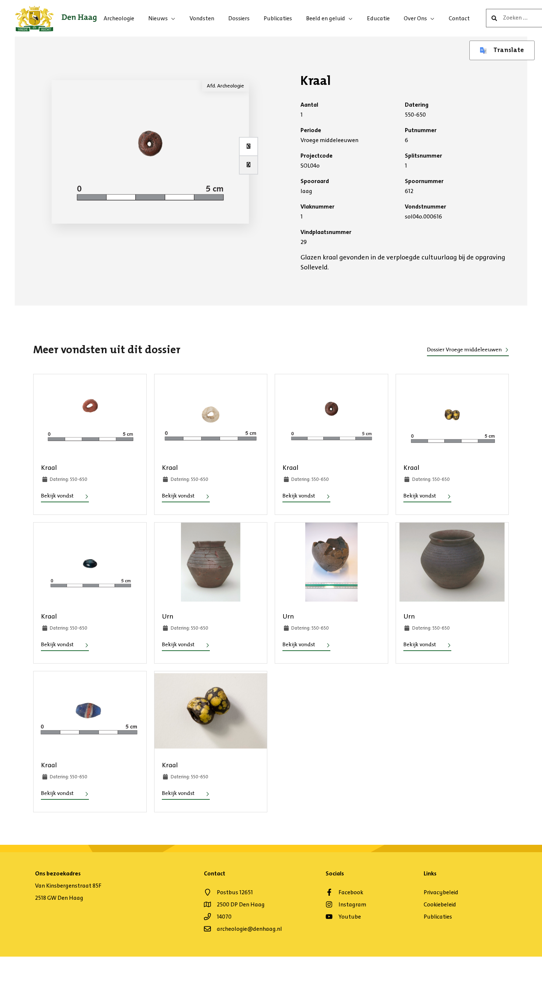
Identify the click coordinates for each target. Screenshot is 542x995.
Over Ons (415, 18)
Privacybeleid (441, 892)
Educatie (378, 18)
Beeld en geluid (325, 18)
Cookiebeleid (440, 904)
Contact (459, 18)
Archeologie (119, 18)
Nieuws (158, 18)
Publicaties (278, 18)
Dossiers (239, 18)
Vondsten (202, 18)
